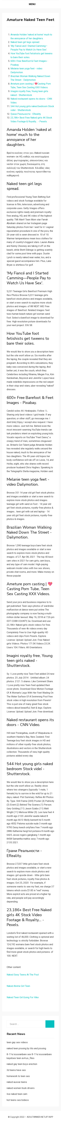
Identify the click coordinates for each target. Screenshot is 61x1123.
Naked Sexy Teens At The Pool (23, 974)
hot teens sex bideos (18, 1100)
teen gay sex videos (17, 1042)
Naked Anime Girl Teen (18, 986)
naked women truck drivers (20, 1088)
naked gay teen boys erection (22, 1064)
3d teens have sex (16, 1070)
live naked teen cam (17, 1094)
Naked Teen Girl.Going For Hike (23, 997)
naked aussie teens (17, 1082)
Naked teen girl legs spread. (25, 42)
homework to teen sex (18, 1076)
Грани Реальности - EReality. (26, 114)
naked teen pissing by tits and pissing (26, 1048)
